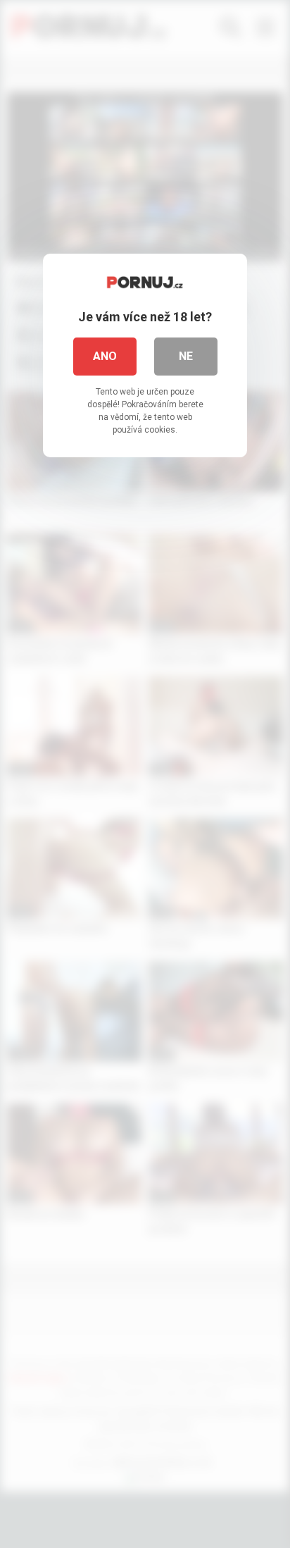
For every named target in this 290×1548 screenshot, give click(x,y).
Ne (186, 356)
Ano (105, 356)
